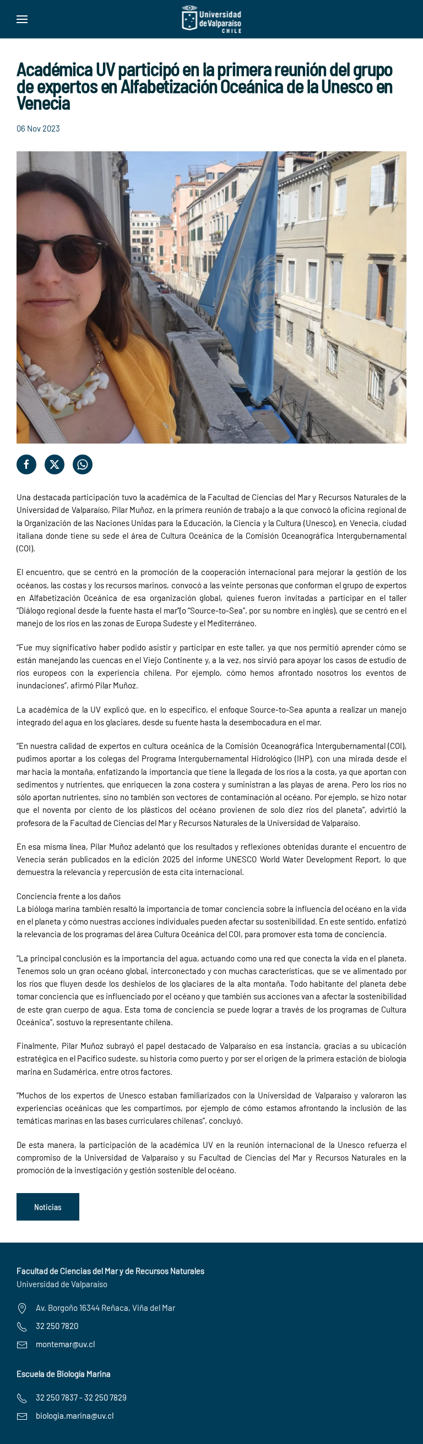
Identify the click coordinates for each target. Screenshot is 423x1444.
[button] (22, 19)
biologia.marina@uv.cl (74, 1415)
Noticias (48, 1207)
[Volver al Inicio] (211, 19)
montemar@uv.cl (65, 1344)
